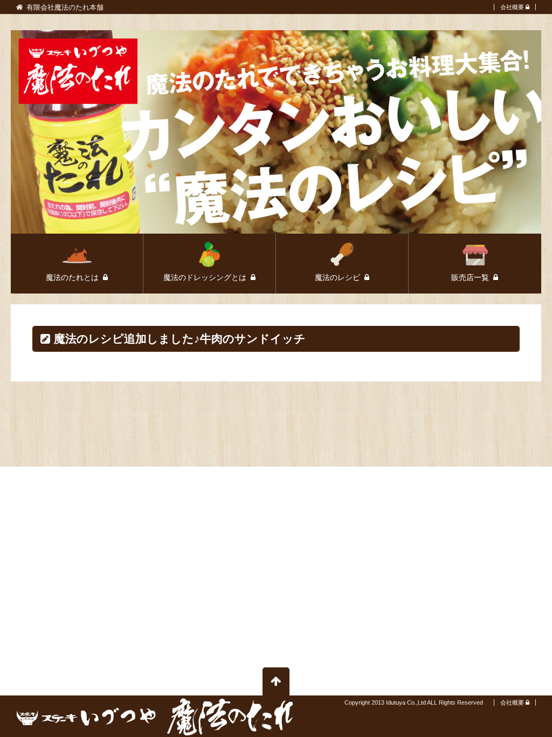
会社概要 (512, 7)
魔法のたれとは (73, 277)
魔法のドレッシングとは (206, 277)
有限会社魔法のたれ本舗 (65, 7)
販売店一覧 (471, 277)
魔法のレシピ (338, 277)
